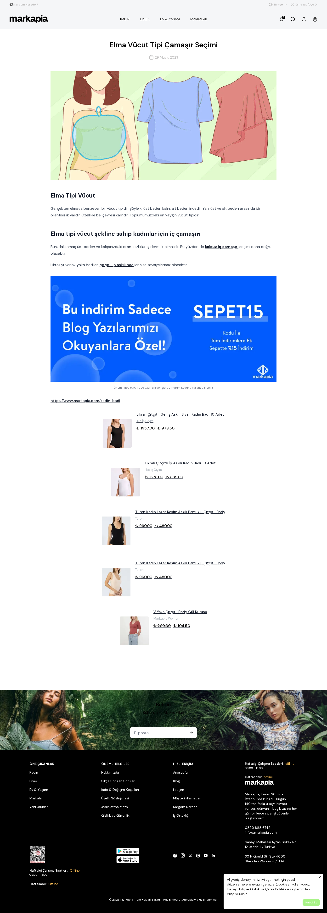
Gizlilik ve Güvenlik (115, 815)
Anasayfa (180, 772)
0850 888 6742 (257, 827)
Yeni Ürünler (38, 807)
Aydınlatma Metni (115, 807)
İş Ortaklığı (181, 815)
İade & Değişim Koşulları (120, 789)
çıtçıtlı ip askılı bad (117, 264)
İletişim (178, 789)
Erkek (33, 781)
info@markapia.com (261, 832)
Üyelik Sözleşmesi (115, 798)
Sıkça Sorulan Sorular (118, 781)
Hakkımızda (110, 772)
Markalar (36, 798)
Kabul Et (311, 902)
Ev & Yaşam (38, 789)
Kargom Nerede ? (186, 807)
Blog (176, 781)
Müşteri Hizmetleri (187, 798)
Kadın (33, 772)
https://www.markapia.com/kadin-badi (85, 400)
